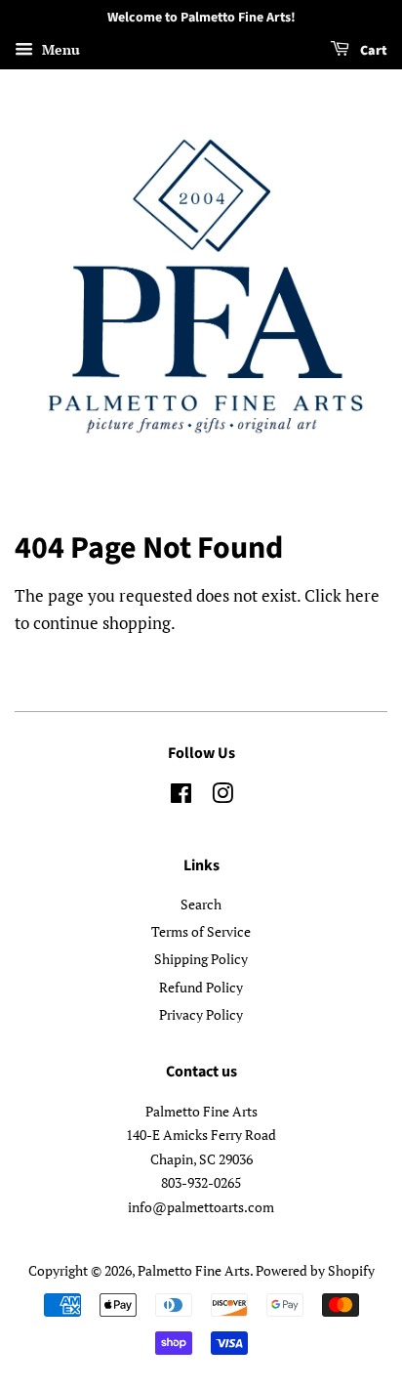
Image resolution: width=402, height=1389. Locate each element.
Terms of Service (201, 931)
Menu (59, 49)
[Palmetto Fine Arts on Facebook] (181, 796)
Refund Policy (201, 987)
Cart (372, 51)
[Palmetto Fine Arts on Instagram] (222, 796)
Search (201, 904)
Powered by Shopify (315, 1270)
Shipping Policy (201, 958)
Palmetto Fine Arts (194, 1270)
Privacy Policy (201, 1014)
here (362, 595)
